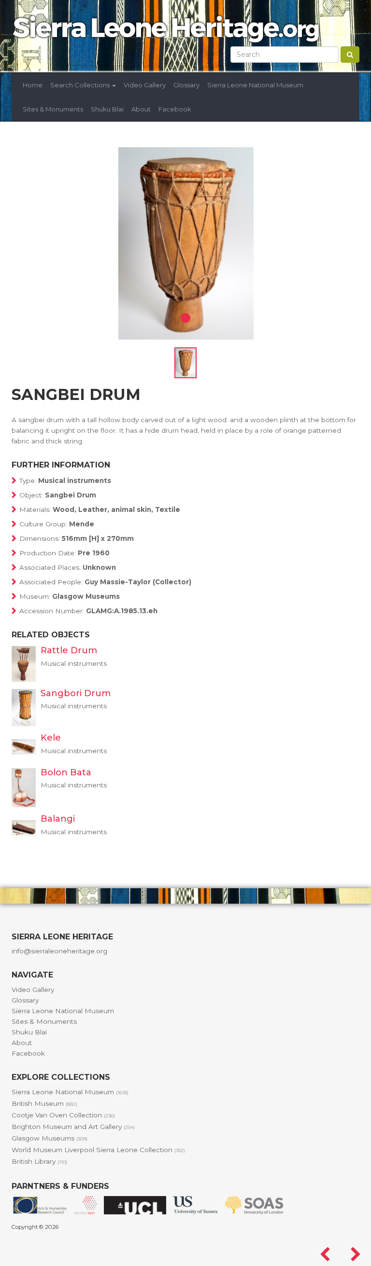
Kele (51, 737)
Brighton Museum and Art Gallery (73, 1126)
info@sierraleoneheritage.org (59, 951)
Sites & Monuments (53, 109)
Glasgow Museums (49, 1138)
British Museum (44, 1103)
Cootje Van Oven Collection (63, 1115)
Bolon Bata (66, 772)
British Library (39, 1161)
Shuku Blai (107, 109)
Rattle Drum (69, 650)
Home (33, 85)
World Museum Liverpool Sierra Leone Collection (98, 1150)
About (141, 109)
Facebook (174, 109)
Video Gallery (145, 85)
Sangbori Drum (76, 693)
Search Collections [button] (80, 85)
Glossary (186, 85)
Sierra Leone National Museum (255, 85)
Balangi (58, 818)
